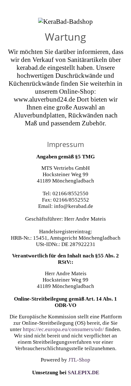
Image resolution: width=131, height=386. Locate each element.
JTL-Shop (79, 360)
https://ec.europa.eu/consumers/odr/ (63, 329)
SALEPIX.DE (83, 372)
